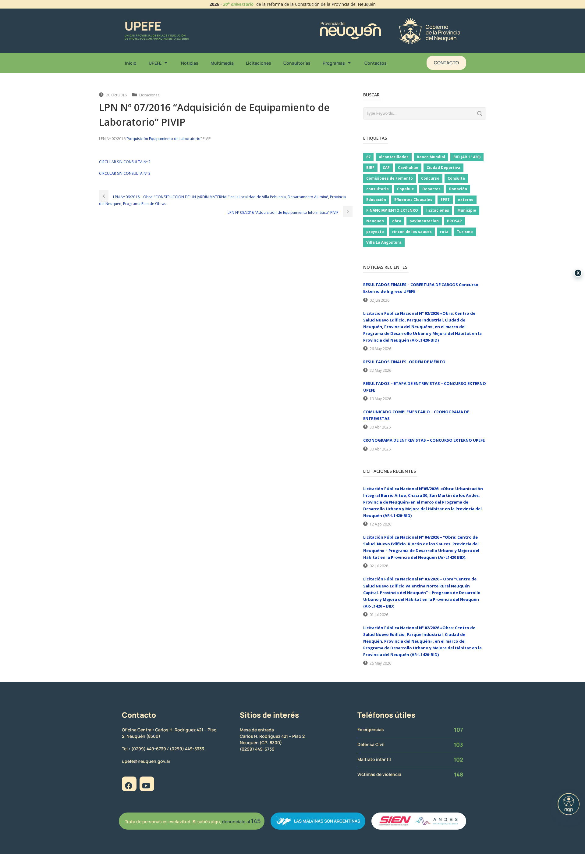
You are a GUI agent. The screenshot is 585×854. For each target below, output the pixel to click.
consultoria (377, 189)
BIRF (370, 167)
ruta (444, 231)
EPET (445, 199)
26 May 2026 (380, 348)
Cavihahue (408, 167)
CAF (386, 167)
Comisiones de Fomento (389, 178)
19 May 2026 (380, 398)
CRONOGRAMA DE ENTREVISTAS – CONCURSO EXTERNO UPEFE (424, 440)
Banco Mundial (431, 157)
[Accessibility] (569, 804)
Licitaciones (258, 63)
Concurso (430, 178)
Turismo (465, 231)
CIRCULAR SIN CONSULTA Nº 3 (125, 173)
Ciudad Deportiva (443, 167)
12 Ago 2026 (380, 524)
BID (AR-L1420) (466, 157)
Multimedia (222, 63)
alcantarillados (394, 157)
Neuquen (375, 221)
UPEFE (155, 63)
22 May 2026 (380, 370)
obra (396, 221)
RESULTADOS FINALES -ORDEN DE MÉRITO (404, 361)
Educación (376, 199)
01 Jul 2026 (379, 614)
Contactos (375, 63)
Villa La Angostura (384, 242)
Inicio (130, 63)
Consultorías (296, 63)
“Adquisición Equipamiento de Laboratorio (163, 138)
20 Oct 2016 (116, 95)
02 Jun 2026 (379, 300)
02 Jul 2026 (379, 566)
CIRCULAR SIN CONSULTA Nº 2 (125, 161)
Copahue (405, 189)
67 (368, 157)
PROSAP (454, 221)
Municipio (466, 210)
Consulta (456, 178)
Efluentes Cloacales (413, 199)
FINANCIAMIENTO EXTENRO (392, 210)
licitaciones (437, 210)
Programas (334, 63)
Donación (458, 189)
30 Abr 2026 (380, 427)
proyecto (375, 231)
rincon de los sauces (412, 231)
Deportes (431, 189)
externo (465, 199)
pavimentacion (424, 221)
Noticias (189, 63)
